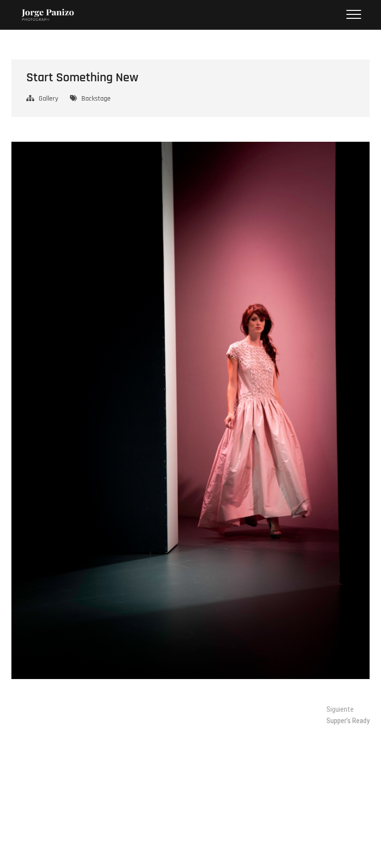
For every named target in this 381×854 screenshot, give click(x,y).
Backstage (96, 98)
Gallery (48, 98)
